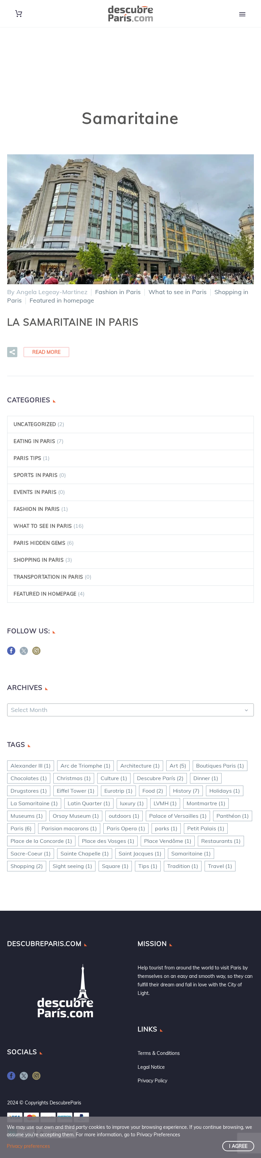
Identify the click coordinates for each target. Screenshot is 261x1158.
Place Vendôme (167, 840)
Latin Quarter (89, 803)
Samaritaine (191, 853)
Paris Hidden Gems (40, 543)
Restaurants (221, 840)
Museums (27, 815)
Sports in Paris (36, 475)
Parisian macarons (69, 828)
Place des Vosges (108, 840)
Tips (147, 866)
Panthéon (232, 815)
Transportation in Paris (48, 577)
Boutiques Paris (220, 765)
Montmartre (206, 803)
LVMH (165, 803)
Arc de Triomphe (85, 765)
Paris (21, 828)
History (186, 790)
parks (166, 828)
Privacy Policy (152, 1081)
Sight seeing (72, 866)
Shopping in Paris (39, 560)
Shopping (27, 866)
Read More (46, 352)
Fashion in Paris (118, 292)
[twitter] (24, 653)
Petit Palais (205, 828)
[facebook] (11, 653)
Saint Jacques (140, 853)
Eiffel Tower (75, 790)
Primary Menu (242, 14)
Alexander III (31, 765)
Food (152, 790)
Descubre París (160, 778)
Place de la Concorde (41, 840)
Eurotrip (118, 790)
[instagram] (36, 653)
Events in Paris (35, 492)
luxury (132, 803)
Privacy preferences (28, 1146)
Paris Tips (27, 458)
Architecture (140, 765)
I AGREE (238, 1146)
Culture (114, 778)
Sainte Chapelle (84, 853)
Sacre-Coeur (31, 853)
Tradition (182, 866)
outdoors (124, 815)
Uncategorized (35, 424)
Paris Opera (126, 828)
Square (115, 866)
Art (178, 765)
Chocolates (29, 778)
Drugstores (29, 790)
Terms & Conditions (159, 1053)
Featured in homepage (62, 300)
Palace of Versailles (178, 815)
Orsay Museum (76, 815)
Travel (220, 866)
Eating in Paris (34, 441)
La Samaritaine (34, 803)
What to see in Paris (178, 292)
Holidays (224, 790)
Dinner (205, 778)
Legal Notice (151, 1067)
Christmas (74, 778)
